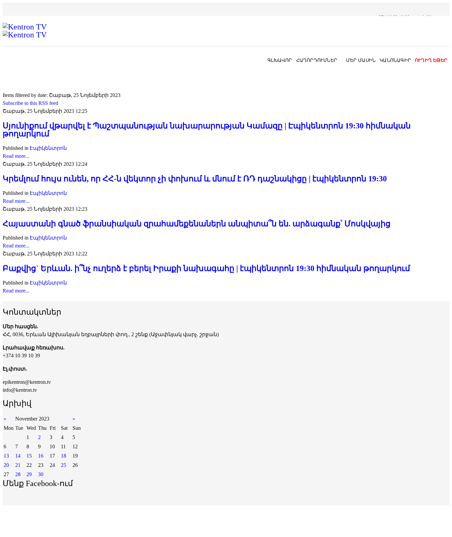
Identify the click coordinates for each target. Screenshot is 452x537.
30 (40, 474)
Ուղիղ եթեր (431, 60)
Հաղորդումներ (316, 60)
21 (18, 465)
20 (6, 465)
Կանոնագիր (395, 60)
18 (63, 456)
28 (18, 474)
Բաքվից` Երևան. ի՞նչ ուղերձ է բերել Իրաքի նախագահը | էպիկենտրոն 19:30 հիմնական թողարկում (206, 268)
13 (6, 456)
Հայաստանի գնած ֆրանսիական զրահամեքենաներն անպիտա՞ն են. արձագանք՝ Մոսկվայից (196, 223)
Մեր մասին (361, 60)
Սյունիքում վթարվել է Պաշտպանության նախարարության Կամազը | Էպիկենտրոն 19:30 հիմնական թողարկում (207, 129)
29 (29, 474)
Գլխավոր (279, 60)
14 (18, 456)
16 (40, 456)
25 (63, 465)
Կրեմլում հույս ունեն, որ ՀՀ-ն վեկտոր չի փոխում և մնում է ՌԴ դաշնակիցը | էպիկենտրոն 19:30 (195, 178)
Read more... (16, 156)
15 (29, 456)
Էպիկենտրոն (48, 148)
